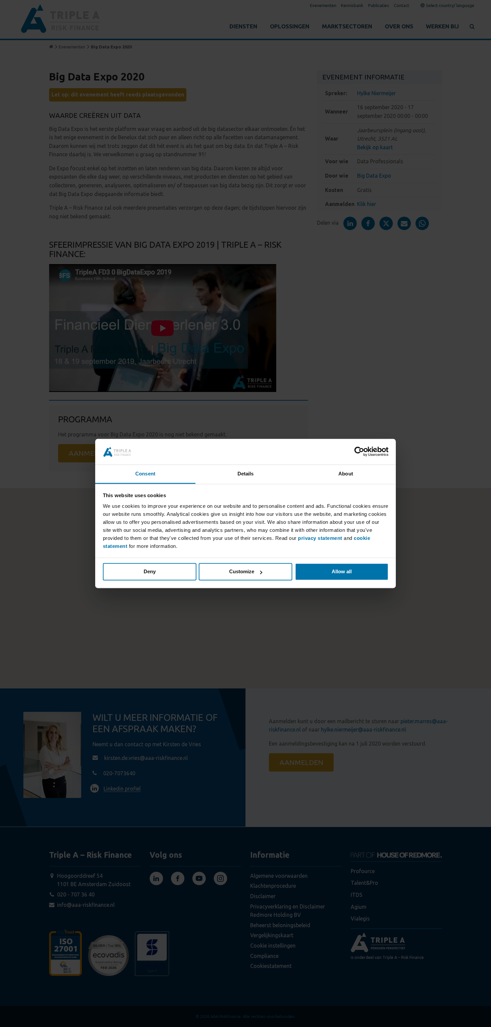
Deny (150, 572)
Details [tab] (245, 473)
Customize (241, 572)
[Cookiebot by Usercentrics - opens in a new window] (359, 452)
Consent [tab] (145, 473)
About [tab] (345, 473)
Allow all (342, 572)
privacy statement (320, 538)
